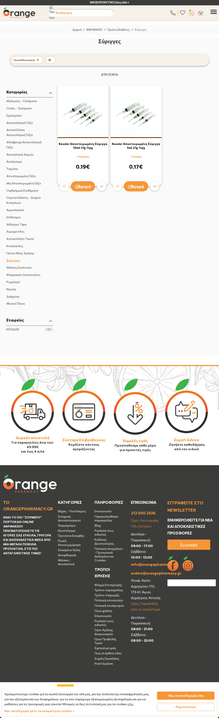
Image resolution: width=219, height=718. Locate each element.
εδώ (130, 704)
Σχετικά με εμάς (105, 648)
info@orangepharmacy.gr (146, 564)
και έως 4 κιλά (32, 451)
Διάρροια (12, 296)
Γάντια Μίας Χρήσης (20, 253)
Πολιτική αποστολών (109, 600)
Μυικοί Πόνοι (15, 303)
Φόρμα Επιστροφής (108, 585)
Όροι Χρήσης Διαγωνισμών (104, 631)
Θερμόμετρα (66, 525)
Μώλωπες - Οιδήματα (21, 101)
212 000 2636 (143, 513)
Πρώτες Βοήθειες (118, 29)
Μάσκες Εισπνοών (19, 267)
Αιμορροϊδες (15, 231)
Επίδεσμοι (13, 217)
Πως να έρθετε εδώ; (108, 653)
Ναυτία (11, 289)
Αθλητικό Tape (16, 224)
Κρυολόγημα (66, 530)
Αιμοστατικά (15, 210)
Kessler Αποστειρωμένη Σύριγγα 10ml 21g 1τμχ (83, 145)
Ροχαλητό (13, 282)
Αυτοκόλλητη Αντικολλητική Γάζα (19, 132)
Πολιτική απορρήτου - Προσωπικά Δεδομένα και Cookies (109, 554)
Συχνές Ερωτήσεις (107, 658)
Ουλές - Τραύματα (19, 108)
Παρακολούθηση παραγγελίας (106, 518)
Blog (98, 525)
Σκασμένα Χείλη (69, 550)
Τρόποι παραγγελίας (109, 590)
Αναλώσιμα (14, 161)
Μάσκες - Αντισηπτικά (66, 562)
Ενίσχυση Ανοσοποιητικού (69, 518)
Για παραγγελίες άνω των (32, 442)
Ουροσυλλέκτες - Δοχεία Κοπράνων (23, 200)
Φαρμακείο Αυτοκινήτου (23, 274)
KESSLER (28, 329)
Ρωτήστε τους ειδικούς (104, 532)
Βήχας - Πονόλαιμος (72, 511)
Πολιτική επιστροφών (109, 605)
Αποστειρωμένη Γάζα (21, 176)
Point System (104, 663)
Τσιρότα (12, 169)
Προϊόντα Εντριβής (71, 535)
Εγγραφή (189, 544)
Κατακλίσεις (14, 246)
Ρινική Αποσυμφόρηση (69, 542)
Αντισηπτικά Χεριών (20, 154)
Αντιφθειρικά (67, 555)
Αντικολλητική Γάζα (19, 122)
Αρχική (77, 29)
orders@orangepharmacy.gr (146, 573)
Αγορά (84, 186)
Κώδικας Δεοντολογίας (104, 541)
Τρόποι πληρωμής (107, 595)
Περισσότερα (186, 707)
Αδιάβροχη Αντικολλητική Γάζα (23, 144)
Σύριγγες (13, 260)
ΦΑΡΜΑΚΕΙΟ (94, 29)
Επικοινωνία (103, 511)
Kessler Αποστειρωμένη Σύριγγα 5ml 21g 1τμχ (136, 145)
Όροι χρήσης (103, 610)
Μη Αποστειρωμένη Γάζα (23, 183)
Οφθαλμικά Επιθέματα (22, 190)
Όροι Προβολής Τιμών (105, 641)
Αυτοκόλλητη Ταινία (20, 238)
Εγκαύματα (14, 115)
